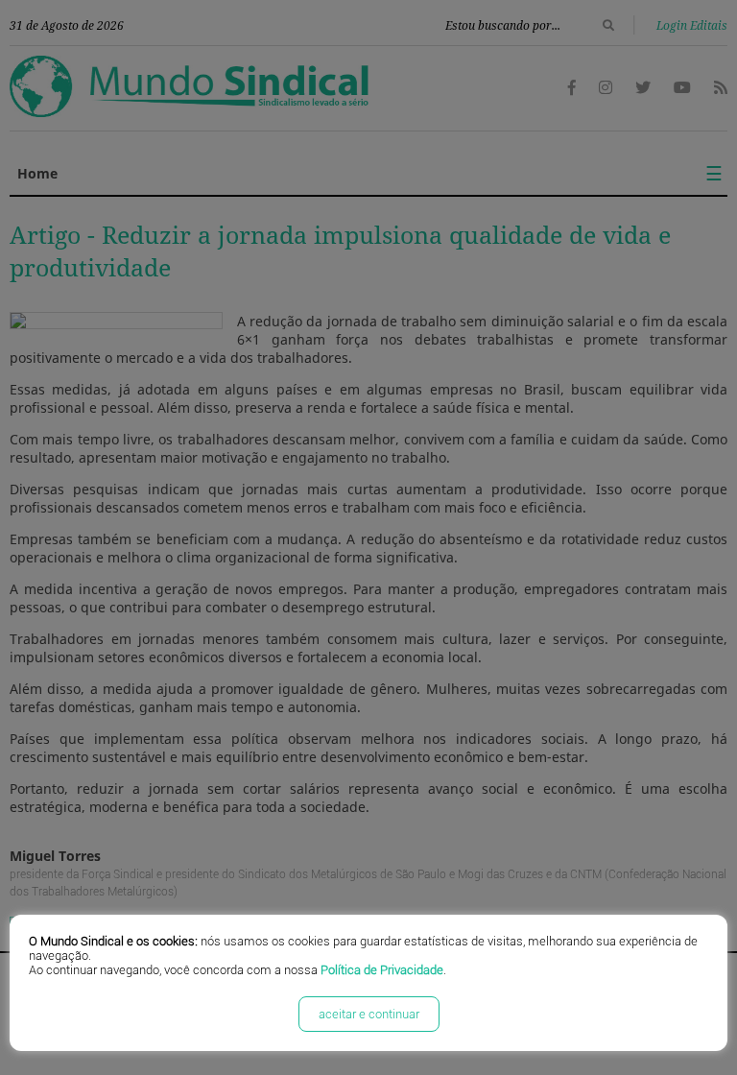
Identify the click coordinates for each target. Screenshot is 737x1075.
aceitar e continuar (369, 1014)
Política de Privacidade (382, 970)
